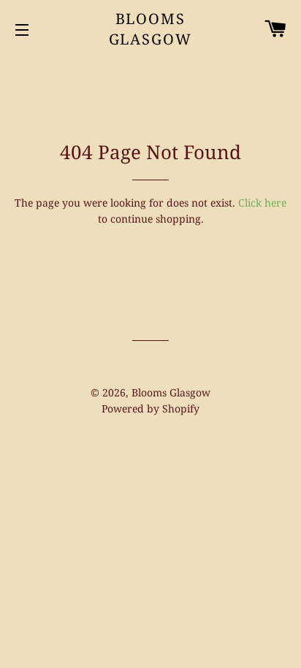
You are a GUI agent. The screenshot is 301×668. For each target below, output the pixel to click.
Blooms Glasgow (151, 29)
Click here (262, 203)
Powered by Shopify (150, 408)
